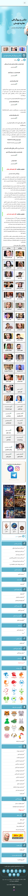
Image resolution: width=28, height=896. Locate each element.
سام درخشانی (20, 340)
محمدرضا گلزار (20, 433)
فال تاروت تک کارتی (20, 761)
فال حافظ (22, 820)
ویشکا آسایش (20, 449)
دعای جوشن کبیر (20, 630)
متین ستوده (8, 319)
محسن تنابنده (8, 298)
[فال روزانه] (8, 491)
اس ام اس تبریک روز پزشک (18, 561)
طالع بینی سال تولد (20, 741)
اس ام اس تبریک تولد (19, 551)
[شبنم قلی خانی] (6, 49)
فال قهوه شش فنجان (19, 600)
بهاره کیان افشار (20, 288)
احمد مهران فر (20, 371)
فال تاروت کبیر (21, 754)
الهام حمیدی (19, 381)
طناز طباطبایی (8, 268)
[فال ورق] (8, 513)
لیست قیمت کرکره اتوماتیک (18, 806)
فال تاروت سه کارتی (19, 764)
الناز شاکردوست (8, 257)
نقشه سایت (9, 884)
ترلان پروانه (8, 391)
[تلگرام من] (20, 871)
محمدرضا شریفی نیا (8, 371)
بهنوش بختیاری (8, 350)
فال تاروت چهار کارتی (19, 767)
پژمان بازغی (20, 309)
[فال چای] (20, 513)
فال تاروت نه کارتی (20, 777)
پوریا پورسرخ (20, 298)
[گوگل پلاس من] (18, 874)
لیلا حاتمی (8, 440)
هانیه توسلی (19, 330)
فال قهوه (22, 594)
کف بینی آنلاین (6, 530)
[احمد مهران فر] (22, 49)
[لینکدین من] (10, 874)
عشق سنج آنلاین (20, 653)
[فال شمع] (8, 502)
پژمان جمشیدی (8, 449)
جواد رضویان (20, 319)
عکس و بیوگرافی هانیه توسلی (19, 21)
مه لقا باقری (8, 340)
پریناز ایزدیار (20, 440)
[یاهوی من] (24, 871)
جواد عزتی (20, 278)
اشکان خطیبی (20, 456)
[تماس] (7, 871)
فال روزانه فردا (21, 860)
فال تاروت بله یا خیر (20, 790)
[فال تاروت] (20, 491)
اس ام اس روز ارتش (20, 554)
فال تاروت (22, 793)
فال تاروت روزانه (20, 751)
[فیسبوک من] (16, 871)
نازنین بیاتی (8, 456)
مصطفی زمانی (8, 360)
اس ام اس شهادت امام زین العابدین (16, 558)
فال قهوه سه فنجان (20, 597)
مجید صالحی (8, 330)
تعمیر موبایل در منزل (19, 803)
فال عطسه (22, 850)
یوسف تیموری (8, 288)
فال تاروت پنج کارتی (20, 770)
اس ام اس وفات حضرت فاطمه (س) (17, 564)
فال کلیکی (22, 643)
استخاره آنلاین (21, 574)
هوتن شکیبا (8, 381)
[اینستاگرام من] (12, 871)
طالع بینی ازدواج (14, 530)
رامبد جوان (8, 433)
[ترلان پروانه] (14, 49)
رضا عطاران (8, 402)
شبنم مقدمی (8, 423)
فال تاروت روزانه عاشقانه (18, 787)
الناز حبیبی (20, 402)
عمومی (16, 536)
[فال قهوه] (20, 502)
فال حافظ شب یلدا (20, 826)
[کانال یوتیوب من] (14, 874)
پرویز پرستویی (20, 257)
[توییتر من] (3, 871)
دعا (23, 633)
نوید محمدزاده (8, 409)
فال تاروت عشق (20, 784)
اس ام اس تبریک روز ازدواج (18, 548)
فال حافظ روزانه (20, 823)
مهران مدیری (20, 268)
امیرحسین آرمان (20, 360)
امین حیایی (20, 391)
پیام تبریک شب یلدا (20, 829)
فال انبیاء (22, 584)
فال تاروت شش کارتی (19, 774)
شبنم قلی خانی (8, 309)
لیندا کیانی (20, 409)
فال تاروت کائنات (20, 757)
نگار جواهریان (20, 416)
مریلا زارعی (8, 416)
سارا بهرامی (8, 278)
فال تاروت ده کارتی (20, 780)
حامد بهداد (20, 423)
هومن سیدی (20, 350)
